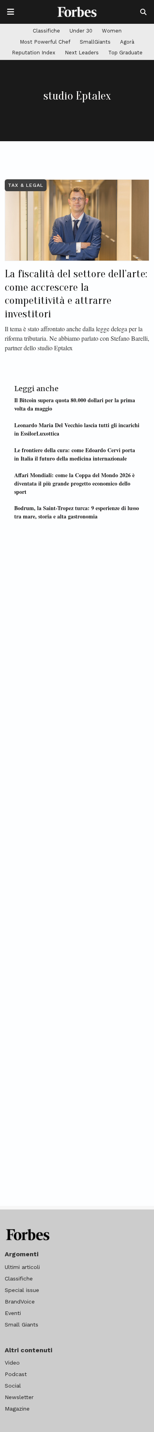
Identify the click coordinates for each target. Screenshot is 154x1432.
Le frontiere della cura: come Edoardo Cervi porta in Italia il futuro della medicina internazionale (74, 454)
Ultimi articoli (22, 1267)
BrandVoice (20, 1301)
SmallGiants (95, 42)
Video (12, 1362)
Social (13, 1385)
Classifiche (46, 31)
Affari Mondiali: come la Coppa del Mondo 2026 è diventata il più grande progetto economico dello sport (74, 483)
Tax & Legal (25, 185)
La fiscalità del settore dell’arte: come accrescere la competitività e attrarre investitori (76, 293)
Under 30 (80, 31)
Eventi (13, 1313)
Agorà (127, 42)
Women (112, 31)
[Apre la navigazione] (11, 12)
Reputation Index (33, 53)
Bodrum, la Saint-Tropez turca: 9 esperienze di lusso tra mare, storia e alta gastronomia (76, 512)
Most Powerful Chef (45, 42)
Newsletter (19, 1397)
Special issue (22, 1290)
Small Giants (21, 1324)
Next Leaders (82, 53)
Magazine (17, 1408)
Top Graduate (125, 53)
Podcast (16, 1374)
